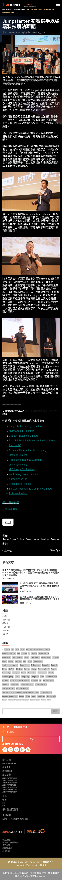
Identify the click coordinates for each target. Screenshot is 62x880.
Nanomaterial (51, 696)
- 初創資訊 (6, 626)
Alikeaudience (44, 653)
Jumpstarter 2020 (27, 684)
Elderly (4, 669)
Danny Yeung (24, 665)
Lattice (21, 696)
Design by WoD (23, 864)
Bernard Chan (46, 657)
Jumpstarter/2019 (22, 688)
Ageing (24, 653)
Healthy (51, 673)
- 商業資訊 (6, 619)
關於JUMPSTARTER (9, 763)
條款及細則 (7, 839)
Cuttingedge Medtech (10, 665)
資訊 (4, 795)
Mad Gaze (41, 696)
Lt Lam (33, 696)
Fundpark (16, 673)
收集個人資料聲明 (10, 842)
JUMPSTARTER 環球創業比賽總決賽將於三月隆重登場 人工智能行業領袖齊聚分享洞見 (40, 598)
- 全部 (4, 616)
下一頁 (54, 550)
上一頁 (8, 550)
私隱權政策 (7, 847)
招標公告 (6, 850)
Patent (43, 700)
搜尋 (55, 711)
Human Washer (51, 677)
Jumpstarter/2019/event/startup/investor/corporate (20, 692)
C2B (24, 661)
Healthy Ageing (7, 677)
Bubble (10, 661)
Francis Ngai (6, 673)
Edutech (54, 665)
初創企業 (6, 767)
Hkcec (17, 677)
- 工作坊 (5, 634)
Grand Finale (42, 673)
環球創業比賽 (7, 771)
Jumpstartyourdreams (9, 696)
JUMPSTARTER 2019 (9, 789)
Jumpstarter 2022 (8, 688)
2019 (17, 649)
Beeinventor (35, 657)
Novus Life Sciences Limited (18, 700)
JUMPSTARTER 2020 (9, 787)
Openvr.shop (34, 700)
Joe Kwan (5, 684)
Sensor (14, 539)
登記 (31, 739)
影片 (4, 803)
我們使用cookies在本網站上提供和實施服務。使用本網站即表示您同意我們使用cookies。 (31, 874)
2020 (22, 649)
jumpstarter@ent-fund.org (15, 818)
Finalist (33, 669)
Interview (34, 680)
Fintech (53, 669)
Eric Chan (19, 669)
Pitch (49, 700)
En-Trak (11, 669)
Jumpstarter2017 (46, 692)
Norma (4, 700)
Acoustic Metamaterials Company (38, 649)
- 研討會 (5, 623)
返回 (8, 522)
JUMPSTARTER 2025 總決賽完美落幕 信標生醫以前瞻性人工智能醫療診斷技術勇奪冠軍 (39, 585)
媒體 (4, 799)
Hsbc (42, 677)
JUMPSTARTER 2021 (9, 785)
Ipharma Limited (48, 680)
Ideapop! (5, 680)
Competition (38, 661)
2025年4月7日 (25, 592)
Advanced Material (32, 539)
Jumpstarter (15, 684)
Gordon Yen (32, 673)
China (30, 661)
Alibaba (34, 653)
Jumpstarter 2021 (41, 684)
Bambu (26, 657)
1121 (13, 649)
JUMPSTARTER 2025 (9, 778)
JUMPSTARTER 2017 (9, 792)
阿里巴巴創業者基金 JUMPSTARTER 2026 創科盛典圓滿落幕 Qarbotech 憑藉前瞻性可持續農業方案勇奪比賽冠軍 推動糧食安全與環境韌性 (30, 572)
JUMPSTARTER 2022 (9, 783)
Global (23, 673)
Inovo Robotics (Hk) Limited (19, 680)
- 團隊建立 (6, 630)
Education (45, 665)
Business (6, 539)
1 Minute (7, 649)
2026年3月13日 (8, 579)
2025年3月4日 (25, 603)
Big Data (56, 657)
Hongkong (35, 677)
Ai (29, 653)
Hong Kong (45, 539)
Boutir (4, 661)
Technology (55, 539)
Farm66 (27, 669)
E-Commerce (36, 665)
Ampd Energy (17, 657)
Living (28, 696)
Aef (18, 653)
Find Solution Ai (43, 669)
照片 (4, 805)
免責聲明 (6, 845)
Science (21, 539)
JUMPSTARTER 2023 (9, 780)
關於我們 (6, 760)
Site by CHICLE (39, 864)
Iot (40, 680)
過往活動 (6, 774)
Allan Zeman (6, 657)
